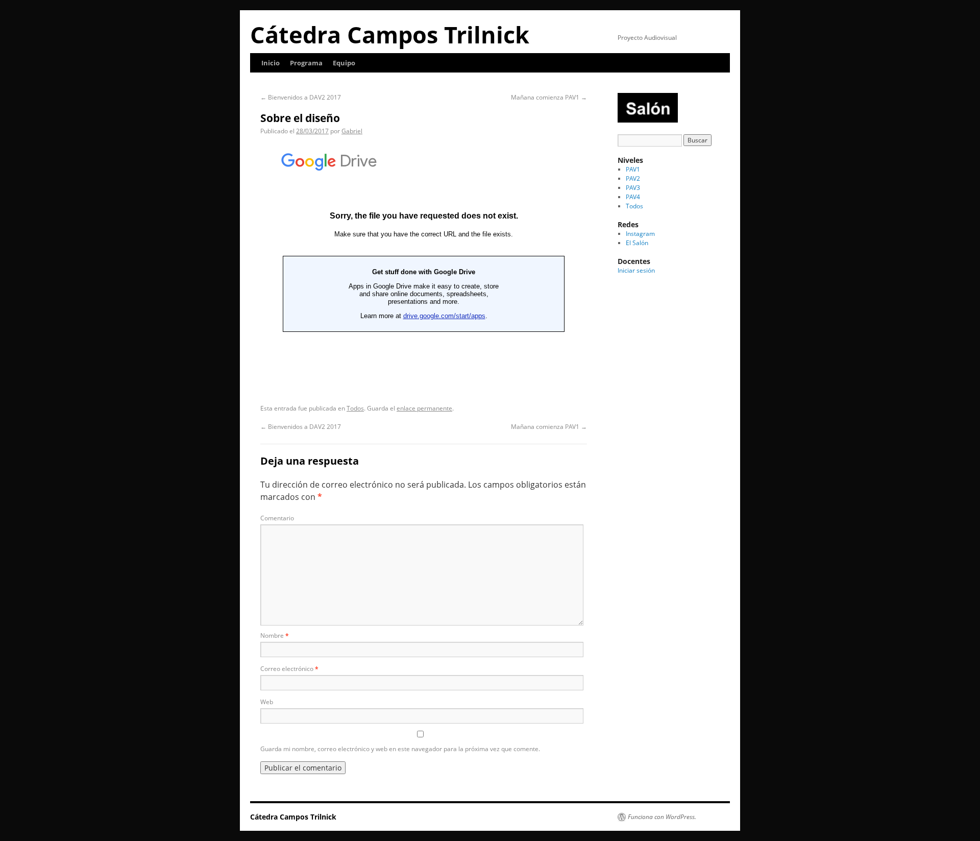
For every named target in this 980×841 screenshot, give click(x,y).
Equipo (344, 62)
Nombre (274, 635)
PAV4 (633, 197)
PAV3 (633, 187)
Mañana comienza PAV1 (549, 97)
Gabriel (351, 131)
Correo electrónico (289, 668)
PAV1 (633, 169)
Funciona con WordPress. (662, 817)
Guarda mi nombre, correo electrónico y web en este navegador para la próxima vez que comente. (400, 748)
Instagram (640, 233)
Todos (355, 408)
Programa (306, 62)
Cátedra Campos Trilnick (389, 34)
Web (266, 702)
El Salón (637, 242)
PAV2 (633, 178)
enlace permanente (424, 408)
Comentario (277, 518)
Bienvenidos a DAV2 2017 (300, 97)
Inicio (270, 62)
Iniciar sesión (636, 270)
